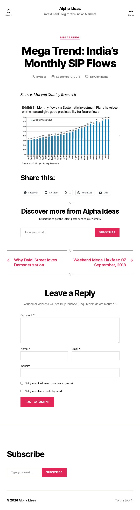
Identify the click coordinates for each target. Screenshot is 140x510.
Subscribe (107, 232)
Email (76, 349)
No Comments (99, 76)
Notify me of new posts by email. (43, 391)
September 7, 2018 (68, 76)
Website (25, 365)
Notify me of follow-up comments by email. (49, 383)
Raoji (43, 76)
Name (25, 349)
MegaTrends (70, 37)
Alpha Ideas (70, 8)
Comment (27, 315)
